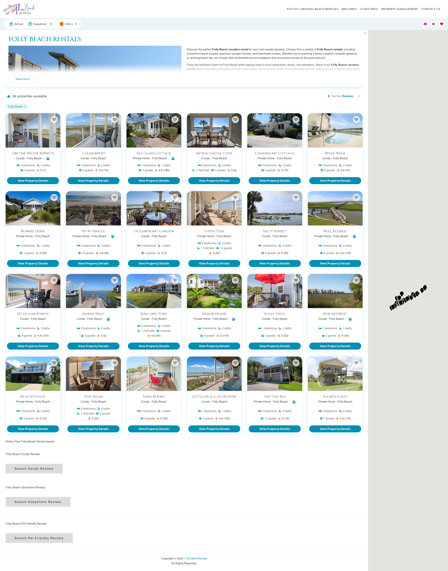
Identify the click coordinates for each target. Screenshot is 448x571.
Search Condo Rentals (34, 468)
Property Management (399, 9)
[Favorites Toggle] (441, 24)
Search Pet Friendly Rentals (39, 538)
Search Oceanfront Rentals (38, 502)
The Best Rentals (196, 558)
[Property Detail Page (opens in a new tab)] (33, 130)
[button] (411, 298)
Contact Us (430, 9)
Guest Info (369, 9)
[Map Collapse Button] (365, 33)
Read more (23, 79)
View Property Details (33, 181)
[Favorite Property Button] (54, 119)
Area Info (349, 9)
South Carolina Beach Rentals (312, 9)
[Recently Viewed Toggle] (433, 24)
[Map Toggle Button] (425, 24)
